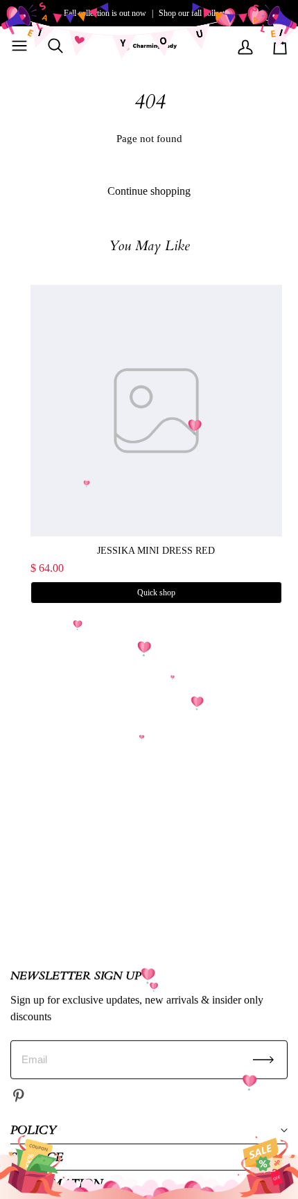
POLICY (33, 1130)
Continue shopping (149, 191)
